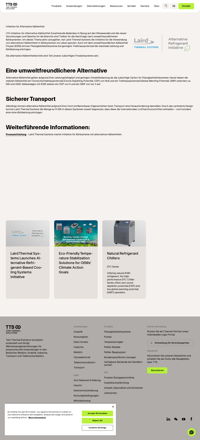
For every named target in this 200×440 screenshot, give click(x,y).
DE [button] (173, 6)
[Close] (113, 407)
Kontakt (186, 6)
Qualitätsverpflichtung (116, 383)
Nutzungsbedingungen (86, 396)
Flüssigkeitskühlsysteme (117, 332)
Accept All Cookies (97, 413)
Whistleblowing (82, 401)
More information (37, 418)
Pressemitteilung (16, 134)
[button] (166, 6)
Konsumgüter (81, 337)
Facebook (191, 419)
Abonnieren (157, 370)
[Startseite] (11, 6)
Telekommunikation (84, 362)
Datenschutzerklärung (86, 390)
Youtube (184, 419)
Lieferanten (110, 393)
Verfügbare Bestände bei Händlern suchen (123, 363)
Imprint (78, 385)
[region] (60, 419)
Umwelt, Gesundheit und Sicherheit (123, 388)
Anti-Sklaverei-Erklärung (87, 380)
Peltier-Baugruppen (115, 352)
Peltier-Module (112, 347)
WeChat (176, 419)
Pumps (108, 337)
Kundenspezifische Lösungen (120, 357)
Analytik (78, 332)
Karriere (145, 6)
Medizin (78, 352)
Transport (79, 367)
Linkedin (168, 419)
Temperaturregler (113, 342)
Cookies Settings (97, 428)
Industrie (78, 347)
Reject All (97, 420)
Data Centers (81, 342)
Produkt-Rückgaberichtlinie (119, 378)
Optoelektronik (82, 357)
